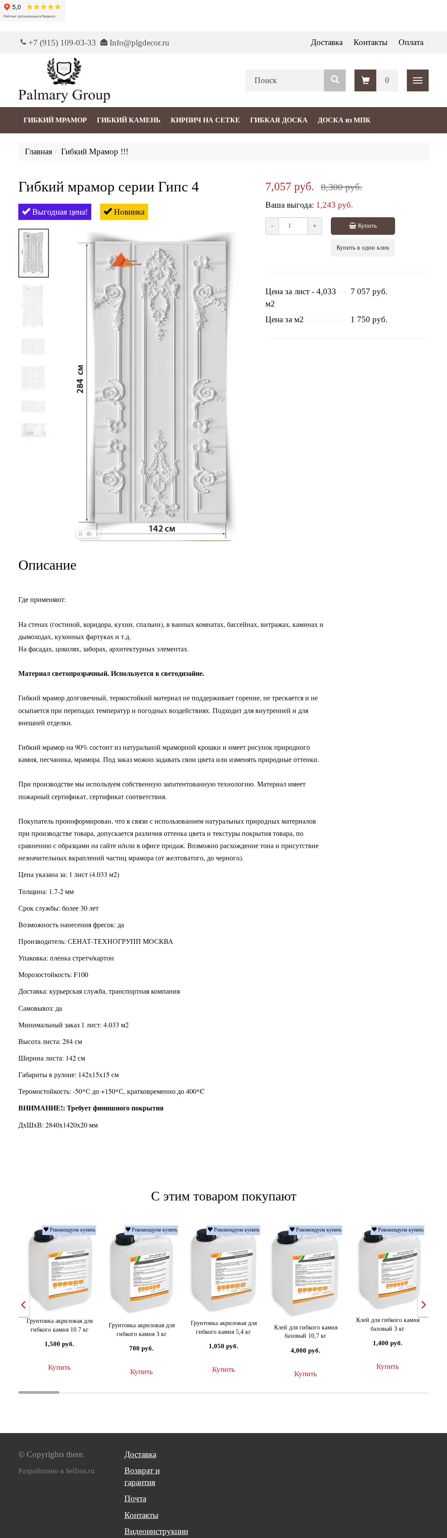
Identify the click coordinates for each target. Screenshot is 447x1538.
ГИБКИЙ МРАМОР (55, 120)
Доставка (327, 42)
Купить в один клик (363, 247)
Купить (366, 226)
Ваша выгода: (289, 204)
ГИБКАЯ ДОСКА (279, 120)
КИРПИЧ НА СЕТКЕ (205, 120)
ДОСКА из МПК (344, 120)
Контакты (371, 42)
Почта (135, 1498)
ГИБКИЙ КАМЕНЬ (129, 120)
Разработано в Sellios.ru (56, 1471)
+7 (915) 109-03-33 (62, 42)
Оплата (411, 42)
